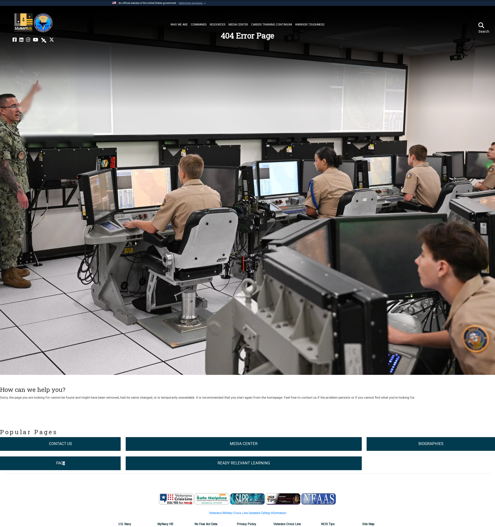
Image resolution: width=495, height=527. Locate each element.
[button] (193, 3)
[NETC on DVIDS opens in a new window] (44, 40)
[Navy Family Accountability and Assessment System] (318, 499)
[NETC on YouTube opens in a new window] (35, 40)
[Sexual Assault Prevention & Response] (247, 499)
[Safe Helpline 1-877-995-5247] (212, 499)
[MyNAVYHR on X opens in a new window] (51, 40)
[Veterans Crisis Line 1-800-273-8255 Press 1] (176, 499)
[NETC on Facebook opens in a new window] (15, 40)
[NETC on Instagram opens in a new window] (28, 40)
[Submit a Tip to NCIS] (283, 499)
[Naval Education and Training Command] (33, 22)
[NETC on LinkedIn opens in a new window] (21, 40)
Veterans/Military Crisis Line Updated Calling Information (247, 513)
